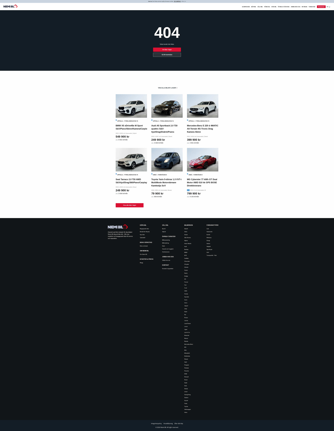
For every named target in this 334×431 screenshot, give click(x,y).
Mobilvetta (187, 356)
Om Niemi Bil (143, 254)
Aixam (186, 234)
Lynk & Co (187, 332)
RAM (185, 374)
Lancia (186, 320)
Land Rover (187, 323)
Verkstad (312, 6)
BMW (185, 252)
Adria (185, 231)
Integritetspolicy (156, 423)
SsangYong (187, 394)
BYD (185, 255)
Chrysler (186, 264)
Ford (185, 288)
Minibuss (209, 237)
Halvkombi (209, 231)
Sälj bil (260, 6)
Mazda (186, 341)
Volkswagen (187, 409)
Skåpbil (209, 246)
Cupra (186, 270)
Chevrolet (187, 261)
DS (185, 279)
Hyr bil (274, 6)
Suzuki (186, 400)
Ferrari (186, 282)
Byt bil (163, 228)
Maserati (186, 335)
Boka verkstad (144, 246)
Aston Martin (187, 243)
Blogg (141, 262)
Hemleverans (165, 252)
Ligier (185, 329)
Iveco (185, 302)
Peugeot (186, 365)
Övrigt (208, 240)
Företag (267, 6)
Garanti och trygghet (167, 249)
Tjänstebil (142, 237)
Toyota (186, 406)
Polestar (186, 368)
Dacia (185, 273)
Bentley (186, 249)
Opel (185, 362)
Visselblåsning (168, 423)
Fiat (185, 285)
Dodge (186, 276)
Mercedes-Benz (188, 344)
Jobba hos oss (295, 6)
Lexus (186, 326)
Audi (185, 246)
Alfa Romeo (187, 237)
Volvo (185, 412)
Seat (185, 385)
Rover (186, 379)
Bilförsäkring (165, 243)
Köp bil (253, 6)
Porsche (186, 371)
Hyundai (186, 297)
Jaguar (186, 305)
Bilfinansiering (166, 240)
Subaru (186, 397)
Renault (186, 377)
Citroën (186, 267)
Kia (185, 314)
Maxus (186, 338)
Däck (163, 246)
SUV (208, 252)
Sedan (208, 243)
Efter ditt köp (178, 423)
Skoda (186, 388)
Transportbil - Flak (212, 255)
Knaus (186, 317)
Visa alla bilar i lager (167, 88)
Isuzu (185, 299)
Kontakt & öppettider (167, 268)
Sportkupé (209, 249)
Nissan (186, 359)
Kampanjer (246, 6)
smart (185, 391)
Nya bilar (142, 234)
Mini (185, 350)
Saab (185, 382)
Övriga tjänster (283, 6)
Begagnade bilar (144, 228)
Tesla (185, 403)
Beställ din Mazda (145, 231)
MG (185, 347)
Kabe (185, 311)
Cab (208, 228)
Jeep (185, 308)
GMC (185, 291)
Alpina (186, 240)
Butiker (304, 6)
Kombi (208, 234)
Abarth (186, 228)
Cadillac (186, 258)
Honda (186, 294)
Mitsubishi (187, 353)
